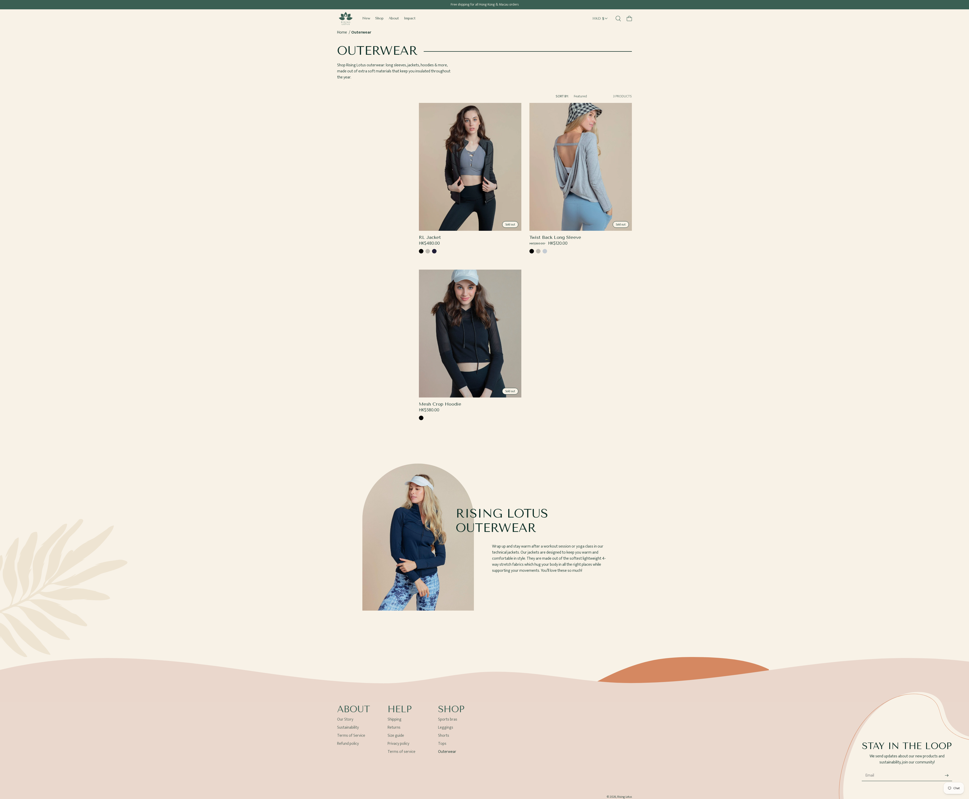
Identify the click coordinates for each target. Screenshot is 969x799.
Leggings (445, 727)
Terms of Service (351, 735)
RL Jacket (430, 237)
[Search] (618, 18)
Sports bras (447, 720)
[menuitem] (366, 18)
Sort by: (562, 96)
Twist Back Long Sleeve (555, 237)
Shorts (443, 735)
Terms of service (401, 751)
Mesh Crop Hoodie (440, 404)
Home (342, 32)
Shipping (394, 720)
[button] (629, 18)
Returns (394, 727)
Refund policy (348, 743)
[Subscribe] (946, 775)
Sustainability (348, 727)
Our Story (345, 720)
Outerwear (361, 32)
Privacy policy (398, 743)
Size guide (396, 735)
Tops (442, 743)
